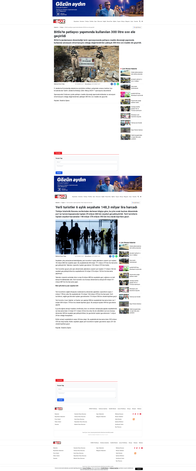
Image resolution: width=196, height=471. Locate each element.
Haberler (56, 27)
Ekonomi (100, 21)
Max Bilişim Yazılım (104, 434)
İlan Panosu (118, 427)
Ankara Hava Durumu (79, 416)
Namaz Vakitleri (119, 416)
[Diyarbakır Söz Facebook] (133, 414)
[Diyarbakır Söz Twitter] (135, 414)
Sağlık (104, 21)
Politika (92, 21)
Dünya (123, 21)
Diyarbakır (76, 21)
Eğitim (114, 21)
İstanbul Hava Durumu (80, 414)
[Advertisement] (86, 115)
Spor (95, 21)
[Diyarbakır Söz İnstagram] (138, 414)
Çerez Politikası (122, 408)
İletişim (134, 408)
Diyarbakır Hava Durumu (80, 421)
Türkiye (87, 21)
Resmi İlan (109, 21)
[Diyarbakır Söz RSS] (134, 419)
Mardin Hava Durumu (79, 424)
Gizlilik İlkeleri (112, 408)
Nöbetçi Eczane (119, 414)
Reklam (139, 408)
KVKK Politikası (93, 408)
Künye (129, 408)
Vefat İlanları (118, 419)
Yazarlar (136, 21)
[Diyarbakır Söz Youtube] (140, 414)
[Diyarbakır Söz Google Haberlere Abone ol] (137, 27)
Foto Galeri (58, 419)
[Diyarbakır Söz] (59, 21)
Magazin (127, 21)
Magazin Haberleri (101, 416)
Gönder (59, 172)
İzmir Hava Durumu (79, 419)
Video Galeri (58, 421)
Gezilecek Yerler (119, 424)
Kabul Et (139, 468)
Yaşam (119, 21)
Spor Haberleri (100, 414)
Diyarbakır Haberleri (60, 416)
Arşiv (132, 21)
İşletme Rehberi (119, 421)
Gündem (82, 21)
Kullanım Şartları (103, 408)
